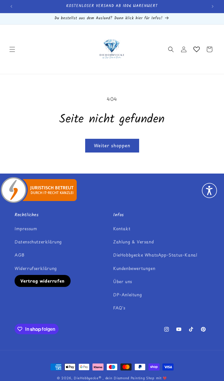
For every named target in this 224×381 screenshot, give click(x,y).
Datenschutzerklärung (38, 242)
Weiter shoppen (112, 145)
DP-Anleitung (127, 295)
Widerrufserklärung (36, 268)
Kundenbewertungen (134, 268)
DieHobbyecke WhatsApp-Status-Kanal (155, 255)
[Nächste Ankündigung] (212, 6)
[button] (12, 49)
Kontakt (121, 229)
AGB (19, 255)
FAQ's (119, 308)
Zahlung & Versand (133, 242)
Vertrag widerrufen (42, 281)
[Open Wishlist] (196, 49)
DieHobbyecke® (87, 377)
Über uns (122, 281)
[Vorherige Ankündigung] (11, 6)
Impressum (26, 229)
